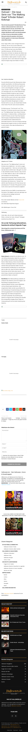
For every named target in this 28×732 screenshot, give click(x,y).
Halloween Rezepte (8, 557)
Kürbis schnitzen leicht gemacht (17, 608)
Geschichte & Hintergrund (9, 562)
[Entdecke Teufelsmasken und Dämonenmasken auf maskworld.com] (14, 391)
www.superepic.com (14, 724)
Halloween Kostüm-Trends (10, 546)
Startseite (3, 7)
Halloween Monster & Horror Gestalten (13, 568)
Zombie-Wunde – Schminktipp (17, 642)
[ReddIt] (20, 409)
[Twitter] (10, 409)
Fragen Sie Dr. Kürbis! (9, 564)
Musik (5, 585)
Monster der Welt (8, 570)
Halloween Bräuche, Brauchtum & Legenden (14, 566)
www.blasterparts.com (15, 726)
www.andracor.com (5, 726)
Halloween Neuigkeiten (12, 7)
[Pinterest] (14, 409)
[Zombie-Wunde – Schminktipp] (5, 644)
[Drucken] (23, 409)
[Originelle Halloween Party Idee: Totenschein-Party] (5, 617)
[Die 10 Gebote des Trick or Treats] (5, 624)
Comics (5, 577)
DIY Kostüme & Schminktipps (10, 544)
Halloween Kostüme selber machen (12, 549)
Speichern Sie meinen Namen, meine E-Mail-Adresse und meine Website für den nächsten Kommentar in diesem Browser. (12, 457)
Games (5, 581)
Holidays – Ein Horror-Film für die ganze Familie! (20, 418)
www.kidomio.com (17, 727)
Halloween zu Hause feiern (10, 551)
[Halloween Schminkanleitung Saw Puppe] (5, 651)
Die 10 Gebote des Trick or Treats (17, 622)
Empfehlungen (6, 572)
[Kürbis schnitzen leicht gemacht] (5, 610)
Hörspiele (6, 583)
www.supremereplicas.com (6, 727)
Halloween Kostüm (5, 484)
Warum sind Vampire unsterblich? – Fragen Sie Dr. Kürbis (7, 419)
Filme (5, 579)
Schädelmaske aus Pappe (16, 635)
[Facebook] (7, 409)
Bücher (5, 574)
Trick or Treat (7, 559)
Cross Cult (21, 199)
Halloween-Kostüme (16, 706)
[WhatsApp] (17, 409)
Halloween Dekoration (9, 553)
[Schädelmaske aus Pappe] (5, 637)
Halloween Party (7, 555)
